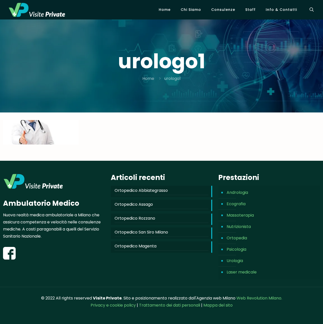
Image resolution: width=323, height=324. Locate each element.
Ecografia (236, 204)
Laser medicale (242, 272)
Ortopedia (237, 238)
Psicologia (236, 249)
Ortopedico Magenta (135, 246)
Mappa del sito (218, 305)
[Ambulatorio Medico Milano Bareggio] (37, 9)
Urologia (235, 261)
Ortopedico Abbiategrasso (141, 190)
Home (148, 78)
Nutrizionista (239, 226)
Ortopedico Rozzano (135, 218)
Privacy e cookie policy (113, 305)
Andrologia (237, 192)
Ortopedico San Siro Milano (141, 232)
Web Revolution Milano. (259, 298)
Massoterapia (240, 215)
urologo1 (172, 78)
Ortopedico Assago (134, 204)
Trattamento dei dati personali (170, 305)
